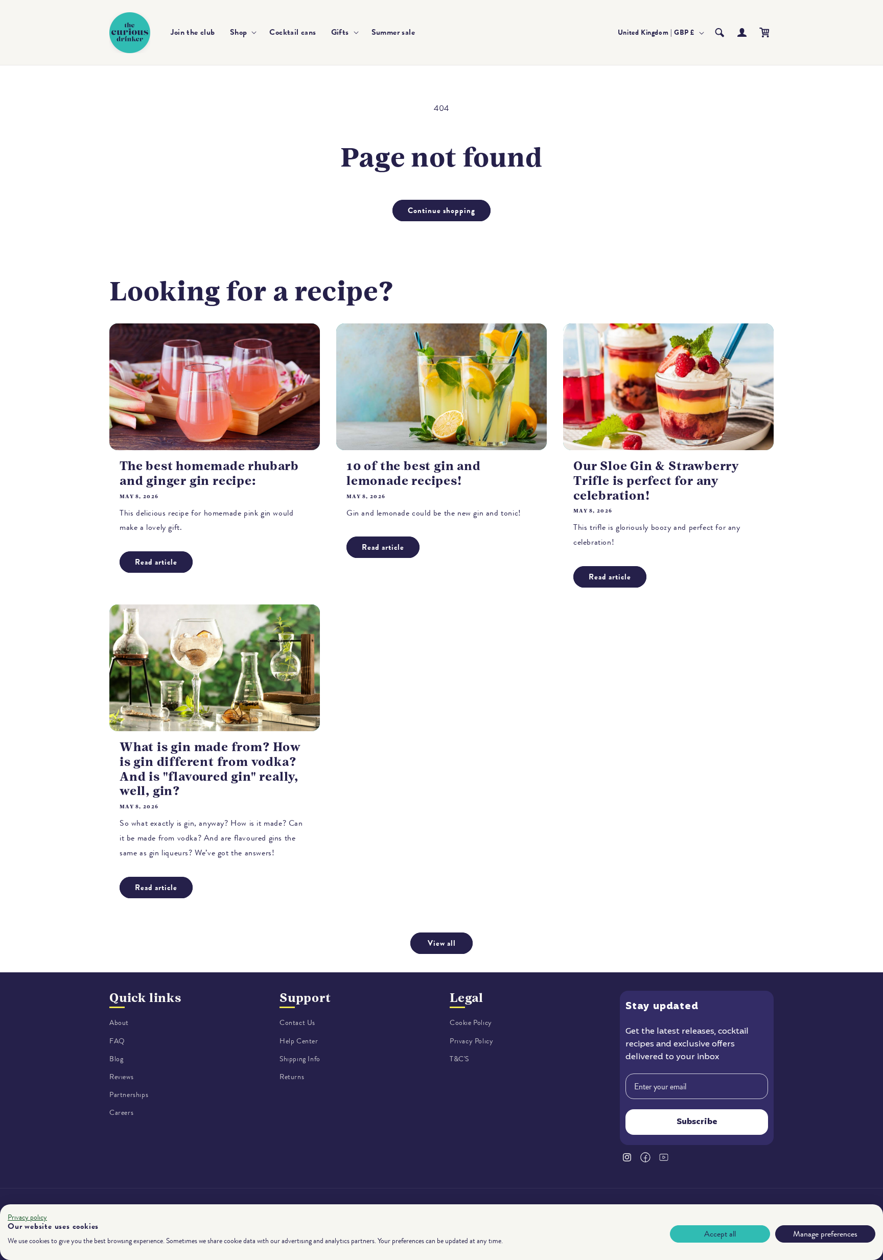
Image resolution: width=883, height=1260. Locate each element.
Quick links (145, 998)
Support (305, 998)
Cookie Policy (471, 1022)
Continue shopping (441, 210)
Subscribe (697, 1122)
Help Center (299, 1041)
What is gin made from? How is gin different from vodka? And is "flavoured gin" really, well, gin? (210, 769)
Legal (466, 998)
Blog (116, 1059)
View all (442, 943)
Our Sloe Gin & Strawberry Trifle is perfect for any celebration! (656, 481)
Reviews (121, 1076)
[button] (242, 32)
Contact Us (297, 1022)
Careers (121, 1112)
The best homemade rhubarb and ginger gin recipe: (209, 473)
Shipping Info (300, 1059)
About (119, 1022)
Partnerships (128, 1094)
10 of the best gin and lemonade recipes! (413, 473)
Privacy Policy (471, 1041)
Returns (292, 1076)
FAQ (117, 1041)
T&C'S (459, 1059)
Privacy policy (27, 1217)
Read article (156, 562)
